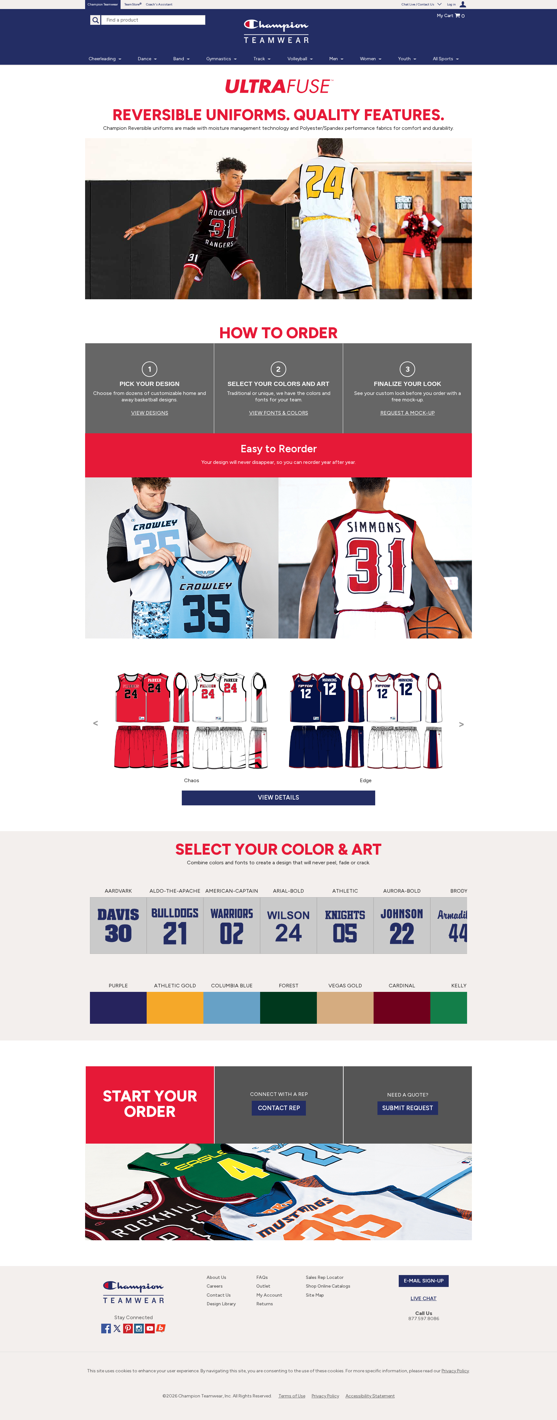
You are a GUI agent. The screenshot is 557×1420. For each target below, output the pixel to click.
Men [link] (333, 59)
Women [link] (368, 59)
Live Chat (424, 1298)
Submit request (407, 1108)
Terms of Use (291, 1396)
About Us (216, 1277)
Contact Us (219, 1295)
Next (462, 734)
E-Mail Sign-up (424, 1281)
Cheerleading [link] (102, 59)
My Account (269, 1295)
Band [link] (178, 59)
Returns (264, 1304)
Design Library (221, 1304)
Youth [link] (404, 59)
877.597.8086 (423, 1318)
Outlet (263, 1286)
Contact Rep (279, 1108)
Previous (95, 734)
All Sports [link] (443, 59)
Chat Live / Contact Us (418, 4)
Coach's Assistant (159, 4)
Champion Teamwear (103, 4)
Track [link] (259, 59)
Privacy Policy (455, 1371)
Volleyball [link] (297, 59)
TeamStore (132, 4)
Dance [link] (144, 59)
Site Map (315, 1295)
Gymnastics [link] (218, 59)
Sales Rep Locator (325, 1277)
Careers (215, 1286)
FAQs (262, 1277)
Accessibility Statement (370, 1396)
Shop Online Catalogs (328, 1286)
